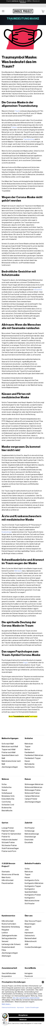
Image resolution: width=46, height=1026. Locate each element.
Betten (27, 749)
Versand (5, 941)
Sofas (4, 784)
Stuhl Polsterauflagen (10, 848)
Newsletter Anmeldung (11, 927)
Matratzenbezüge (32, 834)
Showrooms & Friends (10, 874)
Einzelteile (29, 842)
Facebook (29, 976)
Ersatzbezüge (30, 837)
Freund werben (7, 883)
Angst (25, 662)
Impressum (29, 933)
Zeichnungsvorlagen (10, 767)
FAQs (4, 950)
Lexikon (5, 933)
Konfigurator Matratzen (34, 883)
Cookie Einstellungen (33, 947)
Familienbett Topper (33, 758)
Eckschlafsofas (8, 799)
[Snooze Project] (23, 11)
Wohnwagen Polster (33, 790)
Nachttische (29, 767)
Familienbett (29, 752)
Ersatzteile (29, 840)
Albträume (18, 571)
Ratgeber (5, 930)
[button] (3, 11)
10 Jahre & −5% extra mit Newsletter (23, 1)
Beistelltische (7, 811)
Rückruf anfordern (9, 924)
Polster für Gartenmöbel (11, 834)
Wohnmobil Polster (32, 793)
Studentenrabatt (8, 947)
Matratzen (29, 744)
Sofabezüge (30, 831)
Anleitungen (6, 956)
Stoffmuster (30, 828)
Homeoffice (37, 290)
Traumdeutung (28, 139)
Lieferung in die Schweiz (11, 944)
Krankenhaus (7, 532)
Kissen (27, 761)
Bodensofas (7, 808)
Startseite (6, 872)
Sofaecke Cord (8, 805)
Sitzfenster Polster (9, 845)
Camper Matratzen (32, 796)
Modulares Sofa (8, 796)
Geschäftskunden (9, 973)
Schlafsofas (7, 787)
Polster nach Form (9, 851)
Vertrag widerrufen (9, 938)
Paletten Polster (8, 831)
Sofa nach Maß (8, 744)
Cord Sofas (6, 802)
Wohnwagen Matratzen (34, 784)
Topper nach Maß (8, 749)
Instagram (29, 973)
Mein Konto (6, 877)
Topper (27, 747)
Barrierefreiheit (31, 938)
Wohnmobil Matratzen (33, 787)
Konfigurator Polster (33, 895)
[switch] (5, 1022)
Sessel (4, 790)
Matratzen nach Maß (10, 747)
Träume (14, 127)
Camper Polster (31, 799)
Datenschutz (30, 936)
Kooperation (7, 976)
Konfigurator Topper (33, 886)
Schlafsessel (7, 793)
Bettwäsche (29, 764)
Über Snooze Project (33, 921)
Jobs (27, 930)
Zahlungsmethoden (9, 936)
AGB (26, 944)
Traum (17, 111)
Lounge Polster (8, 828)
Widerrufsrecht (31, 941)
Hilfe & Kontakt (8, 880)
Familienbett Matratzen (34, 755)
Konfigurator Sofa (32, 880)
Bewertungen (30, 924)
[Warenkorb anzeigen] (43, 11)
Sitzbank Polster (8, 842)
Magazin (28, 927)
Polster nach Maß (9, 752)
